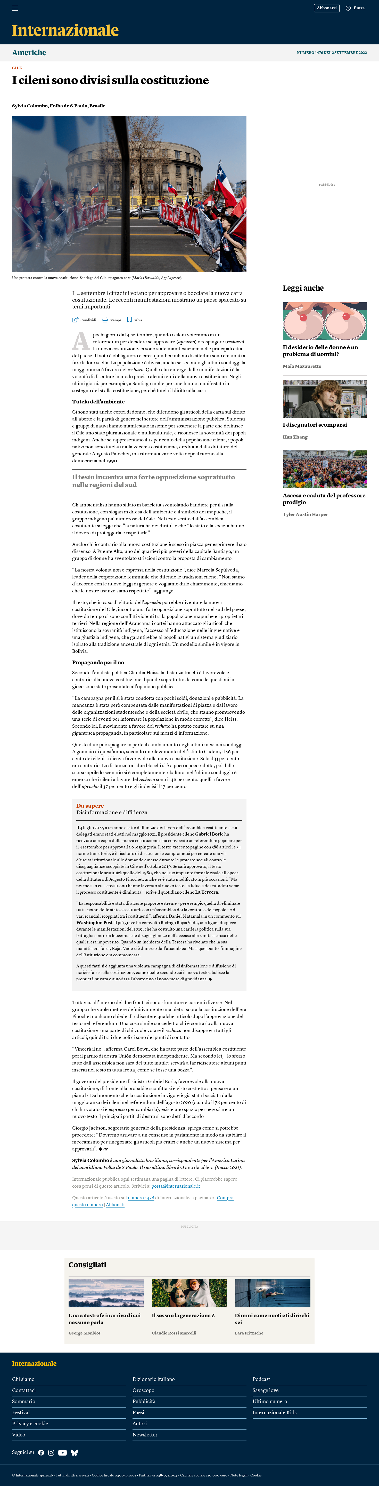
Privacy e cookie (30, 1424)
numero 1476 (141, 1198)
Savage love (266, 1390)
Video (18, 1435)
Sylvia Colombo (30, 106)
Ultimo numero (270, 1401)
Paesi (138, 1413)
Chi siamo (23, 1379)
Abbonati (115, 1205)
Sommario (23, 1401)
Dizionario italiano (154, 1379)
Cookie (256, 1475)
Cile (17, 68)
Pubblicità (144, 1401)
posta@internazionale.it (176, 1186)
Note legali (239, 1475)
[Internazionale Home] (36, 1363)
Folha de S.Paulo (68, 106)
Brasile (97, 106)
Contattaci (24, 1390)
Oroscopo (143, 1390)
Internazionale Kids (274, 1413)
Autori (140, 1424)
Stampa (115, 320)
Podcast (261, 1379)
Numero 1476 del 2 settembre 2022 (332, 53)
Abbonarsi (327, 8)
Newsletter (145, 1435)
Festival (21, 1413)
